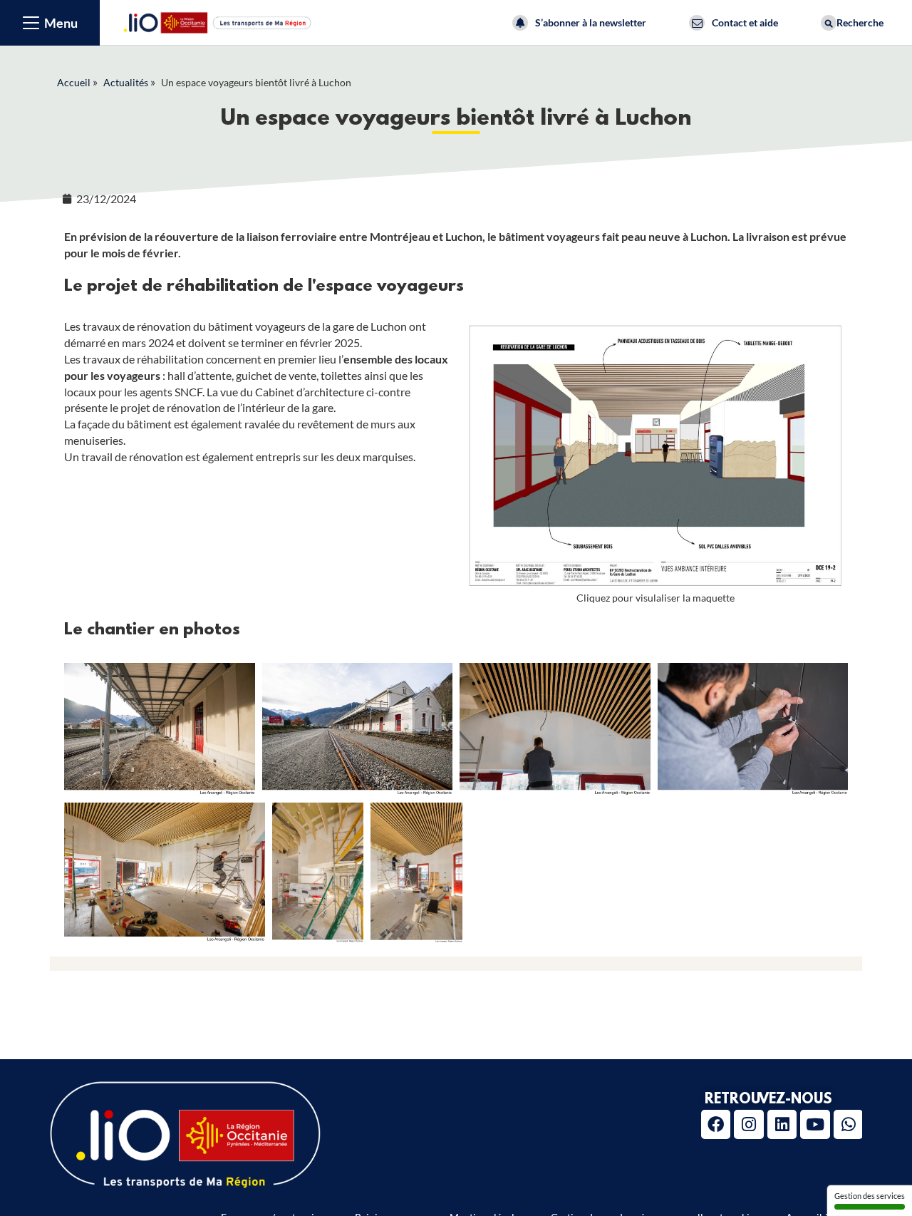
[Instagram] (748, 1124)
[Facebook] (715, 1124)
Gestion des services (869, 1195)
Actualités (125, 82)
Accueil (73, 82)
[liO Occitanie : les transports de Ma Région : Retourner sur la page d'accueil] (218, 21)
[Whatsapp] (848, 1124)
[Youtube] (814, 1124)
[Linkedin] (782, 1124)
